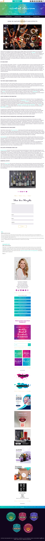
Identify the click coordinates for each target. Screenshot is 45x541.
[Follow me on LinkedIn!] (34, 1)
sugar (7, 105)
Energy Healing (22, 297)
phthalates (33, 104)
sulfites (40, 104)
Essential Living (18, 16)
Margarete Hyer (6, 244)
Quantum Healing (22, 300)
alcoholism (23, 100)
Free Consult (22, 306)
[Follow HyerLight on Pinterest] (38, 1)
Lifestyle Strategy (22, 303)
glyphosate (35, 91)
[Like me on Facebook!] (30, 1)
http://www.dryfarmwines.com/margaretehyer (29, 250)
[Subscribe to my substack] (41, 1)
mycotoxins (20, 104)
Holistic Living (9, 16)
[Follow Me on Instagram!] (39, 1)
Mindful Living (36, 16)
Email (13, 218)
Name (13, 214)
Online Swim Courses (22, 312)
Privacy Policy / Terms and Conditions (24, 539)
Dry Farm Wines (15, 130)
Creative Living (27, 16)
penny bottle (7, 163)
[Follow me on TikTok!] (32, 1)
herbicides (28, 104)
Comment (13, 203)
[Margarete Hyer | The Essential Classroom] (3, 1)
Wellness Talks (22, 309)
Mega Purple (3, 107)
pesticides (24, 104)
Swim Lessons (22, 315)
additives (33, 52)
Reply (2, 241)
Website (13, 222)
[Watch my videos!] (36, 1)
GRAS (4, 91)
